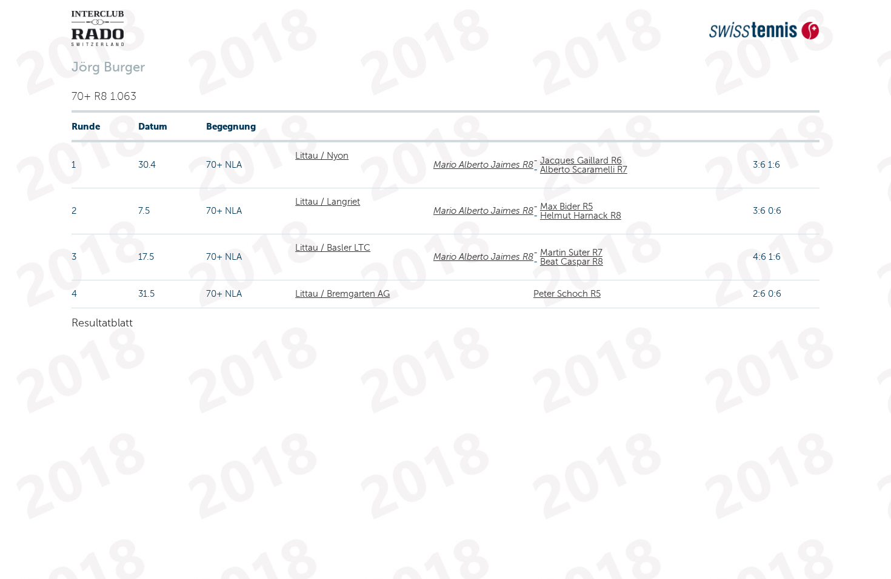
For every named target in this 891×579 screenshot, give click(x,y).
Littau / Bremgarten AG (342, 294)
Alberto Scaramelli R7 (583, 169)
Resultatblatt (102, 323)
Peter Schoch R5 (567, 294)
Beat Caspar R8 (571, 261)
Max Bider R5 (566, 206)
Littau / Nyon (322, 155)
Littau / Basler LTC (332, 248)
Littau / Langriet (327, 202)
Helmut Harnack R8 (580, 215)
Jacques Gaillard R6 (581, 160)
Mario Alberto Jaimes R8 (483, 165)
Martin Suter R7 (571, 252)
